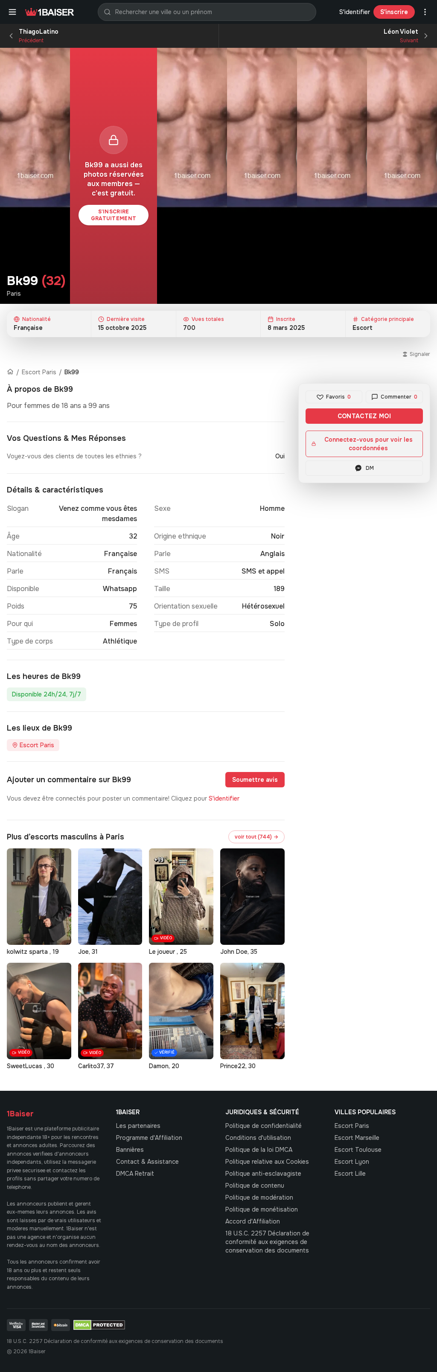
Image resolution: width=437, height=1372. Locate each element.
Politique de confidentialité (263, 1126)
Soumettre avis (255, 780)
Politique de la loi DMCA (258, 1150)
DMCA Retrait (135, 1173)
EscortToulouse (358, 1150)
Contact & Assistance (147, 1161)
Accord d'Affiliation (252, 1221)
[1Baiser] (49, 12)
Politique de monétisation (261, 1209)
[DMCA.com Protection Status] (99, 1325)
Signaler (420, 354)
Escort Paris (39, 372)
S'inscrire (394, 12)
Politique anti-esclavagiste (263, 1173)
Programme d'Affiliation (149, 1138)
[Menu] (12, 12)
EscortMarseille (357, 1138)
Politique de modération (259, 1197)
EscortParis (352, 1126)
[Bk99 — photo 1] (35, 176)
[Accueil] (10, 372)
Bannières (130, 1150)
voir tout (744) (256, 836)
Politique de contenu (254, 1185)
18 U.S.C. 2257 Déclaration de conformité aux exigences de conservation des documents (267, 1241)
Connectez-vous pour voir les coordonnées (368, 444)
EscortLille (350, 1173)
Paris (14, 293)
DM (370, 468)
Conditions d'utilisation (258, 1138)
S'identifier (354, 12)
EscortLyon (352, 1161)
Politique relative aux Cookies (267, 1161)
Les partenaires (138, 1126)
